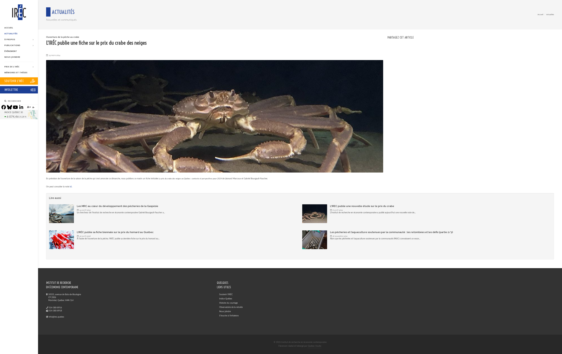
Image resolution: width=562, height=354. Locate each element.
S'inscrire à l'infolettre (229, 316)
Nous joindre (225, 312)
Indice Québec (225, 299)
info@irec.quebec (56, 317)
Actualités (550, 14)
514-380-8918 (55, 311)
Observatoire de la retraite (231, 307)
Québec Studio (314, 346)
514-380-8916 (55, 308)
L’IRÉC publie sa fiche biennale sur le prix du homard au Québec (115, 232)
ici (71, 187)
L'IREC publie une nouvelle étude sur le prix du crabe (362, 206)
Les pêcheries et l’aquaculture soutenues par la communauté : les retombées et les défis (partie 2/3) (391, 232)
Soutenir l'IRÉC (226, 295)
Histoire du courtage (228, 303)
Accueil (540, 14)
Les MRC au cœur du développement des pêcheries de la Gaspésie (117, 206)
